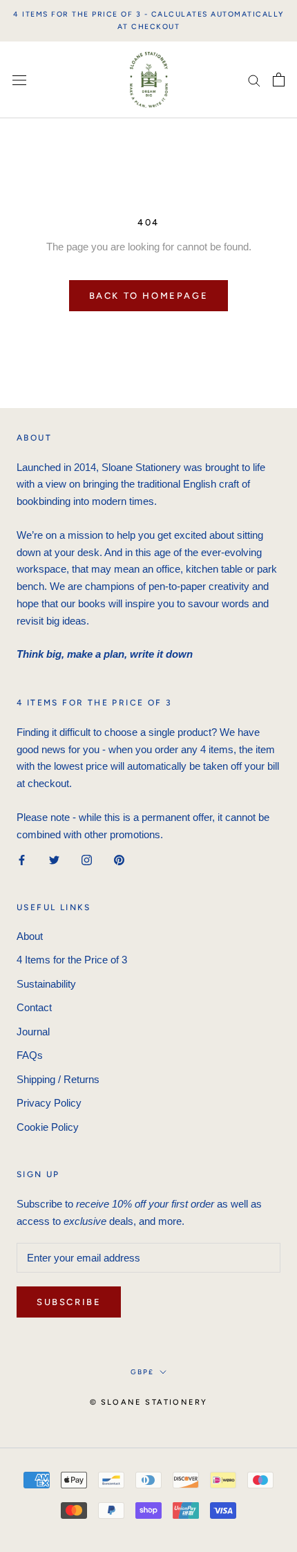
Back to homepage (149, 295)
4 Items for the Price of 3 (72, 960)
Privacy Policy (49, 1103)
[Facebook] (22, 859)
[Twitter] (54, 859)
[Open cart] (279, 79)
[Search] (254, 80)
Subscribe (69, 1302)
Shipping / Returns (58, 1079)
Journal (33, 1031)
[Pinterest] (119, 859)
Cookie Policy (48, 1127)
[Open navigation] (19, 79)
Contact (34, 1007)
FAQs (30, 1055)
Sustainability (46, 984)
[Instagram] (87, 859)
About (30, 936)
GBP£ (142, 1371)
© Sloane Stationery (149, 1402)
